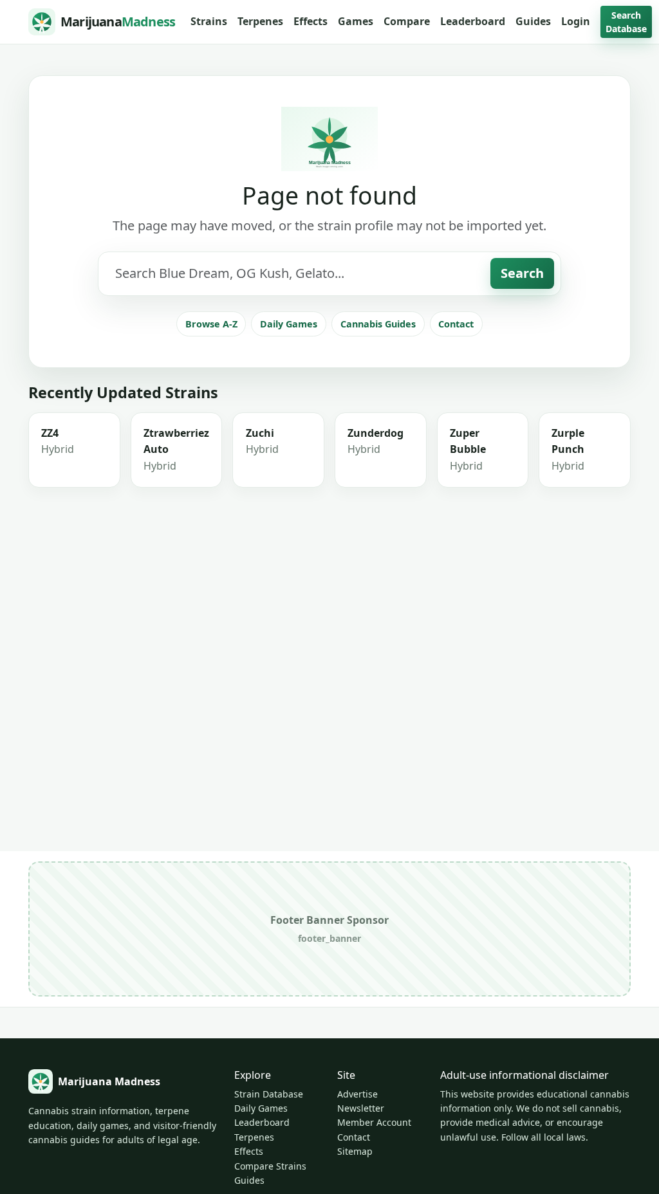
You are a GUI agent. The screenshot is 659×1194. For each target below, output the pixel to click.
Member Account (374, 1122)
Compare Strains (270, 1166)
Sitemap (355, 1151)
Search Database (626, 22)
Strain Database (268, 1094)
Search (522, 273)
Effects (310, 21)
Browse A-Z (211, 324)
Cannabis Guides (378, 324)
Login (575, 21)
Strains (208, 21)
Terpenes (260, 21)
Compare (407, 21)
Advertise (357, 1094)
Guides (533, 21)
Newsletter (360, 1108)
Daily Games (288, 324)
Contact (456, 324)
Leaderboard (472, 21)
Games (355, 21)
